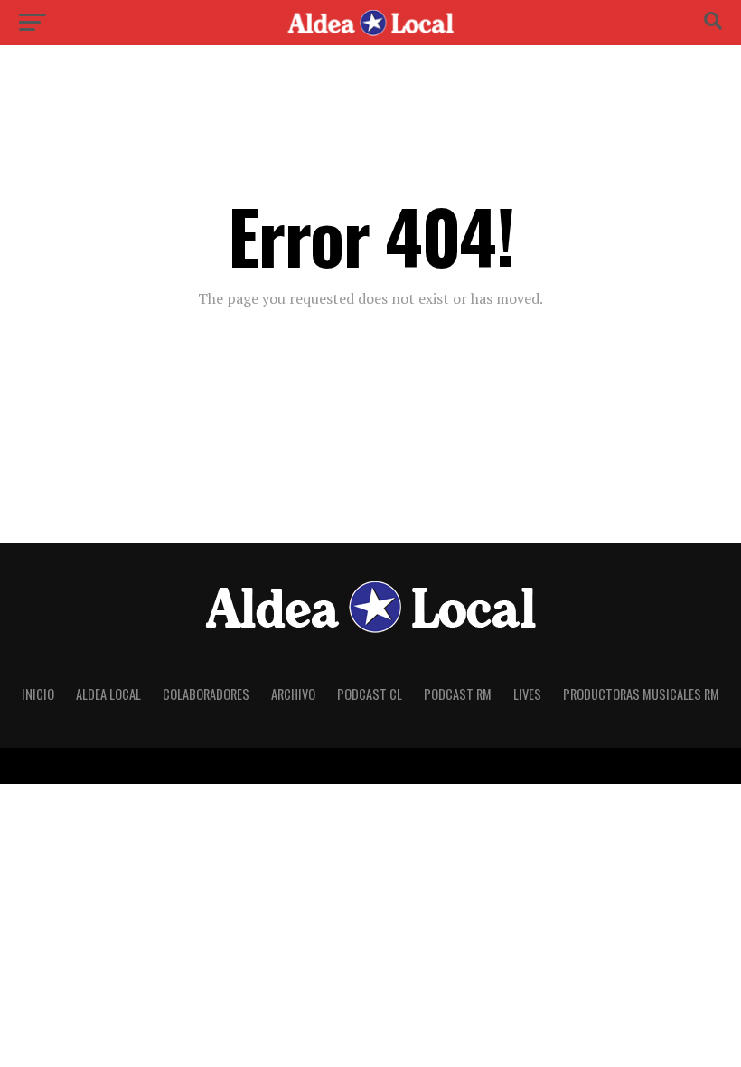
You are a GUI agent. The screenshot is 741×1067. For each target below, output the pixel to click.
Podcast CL (369, 694)
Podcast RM (458, 694)
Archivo (293, 694)
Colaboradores (206, 694)
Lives (527, 694)
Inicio (38, 694)
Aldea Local (108, 694)
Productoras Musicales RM (641, 694)
